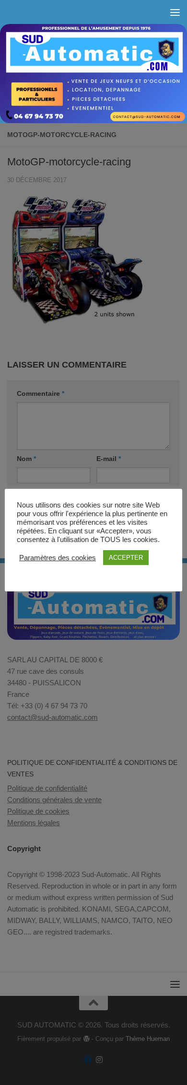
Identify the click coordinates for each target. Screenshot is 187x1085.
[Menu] (175, 12)
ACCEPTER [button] (126, 557)
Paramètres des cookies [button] (57, 558)
